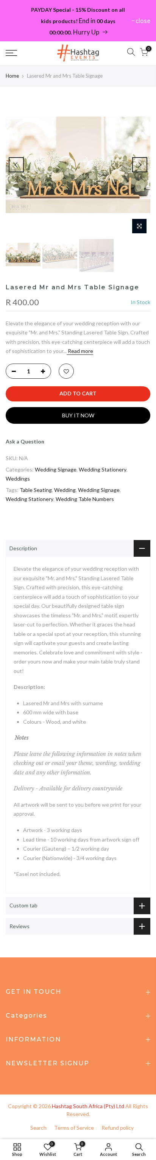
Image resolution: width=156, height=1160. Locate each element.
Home (12, 76)
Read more (80, 351)
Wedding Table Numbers (85, 499)
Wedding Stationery (102, 469)
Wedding (65, 490)
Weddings (18, 478)
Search (38, 1127)
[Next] (139, 164)
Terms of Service (74, 1127)
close (143, 21)
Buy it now (78, 415)
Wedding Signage (55, 469)
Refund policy (117, 1127)
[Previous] (16, 164)
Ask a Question (25, 441)
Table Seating (36, 490)
